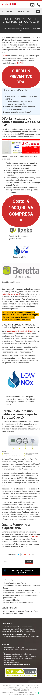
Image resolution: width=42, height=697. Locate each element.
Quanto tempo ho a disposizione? (18, 112)
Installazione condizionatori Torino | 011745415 (22, 593)
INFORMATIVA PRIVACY (25, 692)
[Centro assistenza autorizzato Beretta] (21, 672)
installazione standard (11, 294)
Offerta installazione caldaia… (17, 12)
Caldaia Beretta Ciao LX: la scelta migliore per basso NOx (20, 103)
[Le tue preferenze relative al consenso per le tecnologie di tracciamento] (38, 693)
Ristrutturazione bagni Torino (15, 583)
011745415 (21, 63)
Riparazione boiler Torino (13, 614)
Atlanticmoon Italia (27, 694)
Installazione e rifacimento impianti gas (19, 590)
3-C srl (4, 56)
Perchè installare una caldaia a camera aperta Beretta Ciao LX (20, 108)
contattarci (33, 537)
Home (4, 28)
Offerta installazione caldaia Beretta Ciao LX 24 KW (21, 97)
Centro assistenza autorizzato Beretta (18, 603)
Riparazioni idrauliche (12, 600)
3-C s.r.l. (17, 686)
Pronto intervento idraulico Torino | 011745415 (21, 611)
